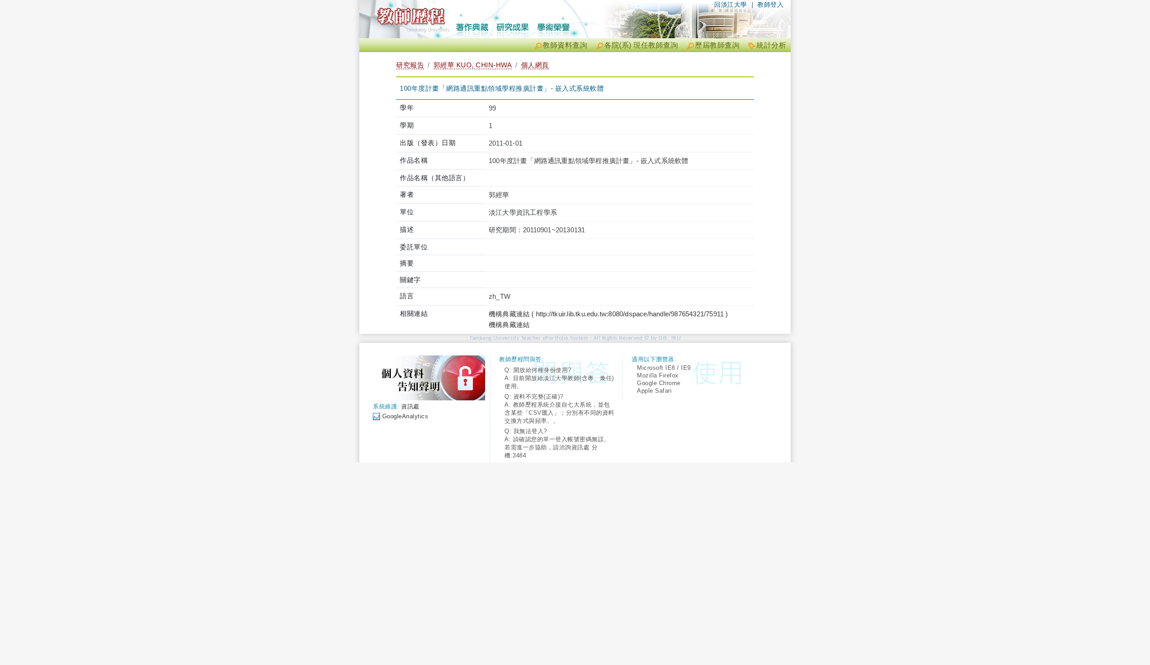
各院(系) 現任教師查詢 (641, 45)
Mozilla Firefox (658, 375)
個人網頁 (535, 65)
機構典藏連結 (509, 324)
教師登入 (770, 4)
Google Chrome (659, 383)
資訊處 (410, 406)
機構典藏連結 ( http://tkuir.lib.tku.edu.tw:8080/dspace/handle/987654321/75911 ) (608, 314)
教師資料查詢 (565, 45)
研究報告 (410, 65)
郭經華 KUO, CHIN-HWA (472, 65)
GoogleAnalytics (405, 416)
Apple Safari (654, 390)
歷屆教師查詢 (717, 45)
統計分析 (771, 45)
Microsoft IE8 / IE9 (664, 367)
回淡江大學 (730, 4)
